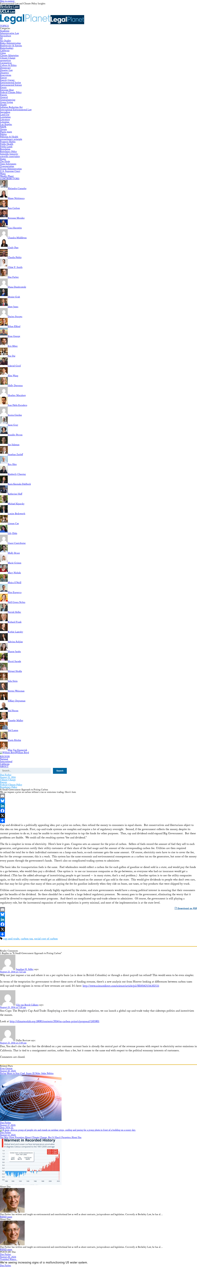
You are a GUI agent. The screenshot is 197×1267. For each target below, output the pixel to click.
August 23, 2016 (8, 777)
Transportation (7, 166)
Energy (3, 77)
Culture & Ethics (8, 65)
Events (3, 87)
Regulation (5, 149)
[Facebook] (98, 810)
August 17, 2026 (8, 1125)
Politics (3, 134)
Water (3, 173)
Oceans (3, 129)
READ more (6, 1216)
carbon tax (27, 938)
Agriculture (5, 35)
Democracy (5, 67)
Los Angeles (6, 124)
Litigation (4, 122)
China (3, 53)
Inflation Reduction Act (11, 107)
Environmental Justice (10, 82)
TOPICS (4, 25)
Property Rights (8, 141)
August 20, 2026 (8, 1256)
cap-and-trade (11, 938)
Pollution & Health (9, 136)
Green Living (6, 102)
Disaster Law (6, 70)
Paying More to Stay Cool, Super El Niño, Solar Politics (27, 1073)
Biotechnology (7, 48)
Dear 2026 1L (6, 1127)
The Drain (5, 161)
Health (3, 104)
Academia (4, 30)
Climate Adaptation (9, 55)
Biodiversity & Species (11, 45)
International (6, 761)
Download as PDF (187, 908)
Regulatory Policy (8, 151)
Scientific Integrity (9, 154)
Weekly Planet (7, 176)
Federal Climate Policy (11, 92)
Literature (5, 119)
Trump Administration (11, 168)
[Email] (98, 795)
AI (1, 38)
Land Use (4, 114)
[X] (98, 815)
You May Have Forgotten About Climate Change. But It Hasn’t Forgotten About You (40, 1137)
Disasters (4, 72)
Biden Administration (10, 43)
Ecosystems (5, 75)
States (3, 158)
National (4, 759)
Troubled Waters (8, 1259)
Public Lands (6, 146)
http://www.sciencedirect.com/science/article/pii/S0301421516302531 (121, 986)
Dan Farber (5, 774)
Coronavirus (6, 62)
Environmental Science (11, 85)
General (4, 97)
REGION (5, 756)
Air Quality (5, 40)
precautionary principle (11, 139)
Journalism (5, 112)
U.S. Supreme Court (10, 171)
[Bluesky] (98, 800)
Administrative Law (9, 33)
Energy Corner (7, 80)
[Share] (98, 820)
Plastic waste (6, 131)
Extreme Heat (7, 90)
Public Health (6, 144)
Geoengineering (7, 99)
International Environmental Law (16, 109)
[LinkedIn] (98, 805)
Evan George (6, 1068)
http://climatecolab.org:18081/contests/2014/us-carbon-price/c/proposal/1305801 (54, 1021)
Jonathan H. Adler (25, 969)
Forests (3, 94)
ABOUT (4, 766)
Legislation (5, 117)
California (4, 50)
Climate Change (7, 57)
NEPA (3, 126)
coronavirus (5, 60)
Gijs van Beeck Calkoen (27, 1004)
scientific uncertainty (10, 156)
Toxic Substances (8, 163)
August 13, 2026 (8, 1135)
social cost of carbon (46, 938)
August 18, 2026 (8, 1070)
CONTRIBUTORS (9, 178)
